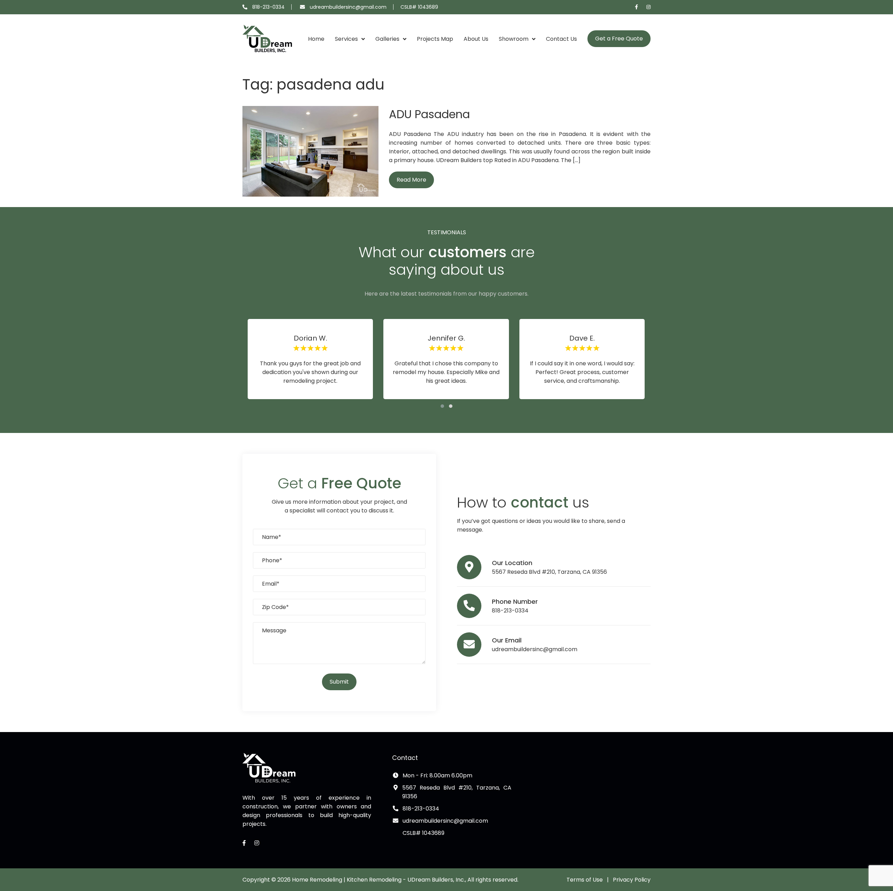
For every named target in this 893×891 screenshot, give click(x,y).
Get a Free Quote (619, 39)
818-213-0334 (268, 6)
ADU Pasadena (429, 114)
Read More (411, 180)
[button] (442, 406)
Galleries (387, 39)
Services (346, 39)
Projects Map (435, 39)
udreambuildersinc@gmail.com (348, 6)
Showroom (513, 39)
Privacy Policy (632, 880)
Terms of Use (584, 880)
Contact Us (561, 39)
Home (316, 39)
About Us (476, 39)
